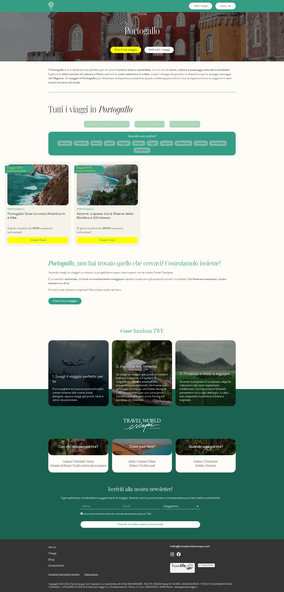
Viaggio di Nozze (60, 465)
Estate (199, 465)
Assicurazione (91, 574)
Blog (51, 559)
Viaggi (52, 553)
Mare (152, 461)
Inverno (198, 461)
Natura (133, 465)
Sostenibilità (56, 565)
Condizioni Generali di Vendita (63, 574)
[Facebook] (179, 554)
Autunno (211, 465)
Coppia (67, 461)
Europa (142, 14)
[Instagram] (172, 554)
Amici (90, 461)
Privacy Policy (207, 565)
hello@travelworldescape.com (190, 546)
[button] (225, 6)
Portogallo (16, 209)
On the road (147, 465)
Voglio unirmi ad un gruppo (89, 465)
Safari (132, 461)
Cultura (142, 461)
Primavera (211, 461)
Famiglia (79, 461)
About (52, 547)
